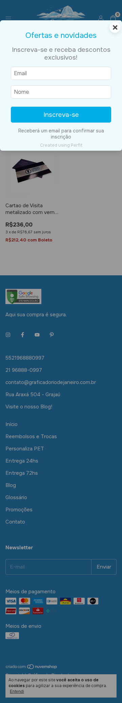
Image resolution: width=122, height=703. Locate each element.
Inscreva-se (61, 114)
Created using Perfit (61, 145)
